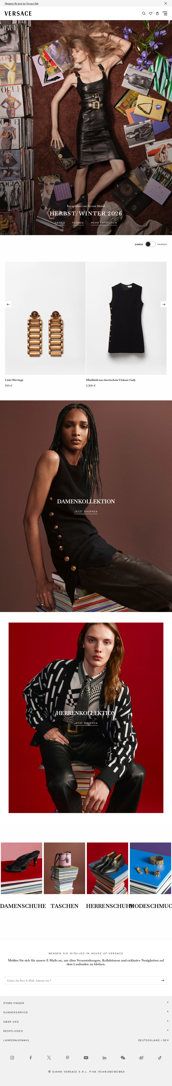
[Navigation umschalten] (164, 13)
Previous (8, 304)
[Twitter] (49, 1057)
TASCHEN (64, 906)
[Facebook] (30, 1057)
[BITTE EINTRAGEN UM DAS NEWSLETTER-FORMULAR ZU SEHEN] (163, 980)
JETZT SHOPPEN (86, 511)
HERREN (78, 222)
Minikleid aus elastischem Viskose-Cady (30, 380)
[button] (157, 13)
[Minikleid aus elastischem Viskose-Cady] (45, 318)
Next (164, 304)
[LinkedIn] (104, 1057)
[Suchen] (144, 13)
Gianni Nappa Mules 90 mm (103, 380)
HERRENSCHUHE (110, 906)
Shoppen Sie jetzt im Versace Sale (22, 3)
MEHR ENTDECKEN (104, 222)
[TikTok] (159, 1057)
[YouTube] (86, 1057)
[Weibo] (141, 1057)
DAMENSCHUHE (23, 906)
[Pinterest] (67, 1057)
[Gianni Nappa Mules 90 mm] (126, 318)
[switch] (151, 244)
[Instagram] (12, 1057)
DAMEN (60, 222)
